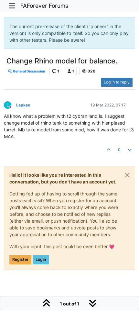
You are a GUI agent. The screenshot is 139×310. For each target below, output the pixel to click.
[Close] (127, 175)
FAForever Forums (44, 5)
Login (41, 259)
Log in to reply (117, 82)
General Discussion (28, 71)
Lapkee (23, 105)
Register (20, 259)
